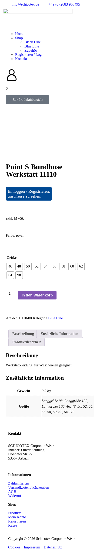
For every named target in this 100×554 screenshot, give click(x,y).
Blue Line (31, 46)
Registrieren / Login (29, 55)
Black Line (32, 42)
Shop (19, 38)
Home (19, 34)
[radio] (10, 266)
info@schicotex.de (22, 462)
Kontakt (21, 59)
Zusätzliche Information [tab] (59, 334)
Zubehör (30, 50)
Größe (12, 258)
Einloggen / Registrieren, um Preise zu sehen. (29, 193)
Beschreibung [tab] (23, 334)
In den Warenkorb (37, 295)
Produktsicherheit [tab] (26, 342)
